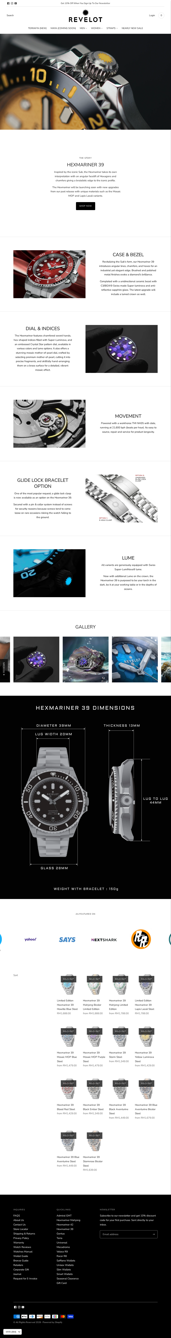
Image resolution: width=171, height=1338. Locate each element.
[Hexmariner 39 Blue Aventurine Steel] (68, 1140)
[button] (4, 669)
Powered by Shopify (52, 1322)
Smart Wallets (65, 1274)
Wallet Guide (20, 1256)
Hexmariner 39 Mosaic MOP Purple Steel (94, 1057)
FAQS (16, 1215)
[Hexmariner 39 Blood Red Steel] (68, 1088)
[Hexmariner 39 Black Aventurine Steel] (120, 1088)
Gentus (61, 1233)
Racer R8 (62, 1256)
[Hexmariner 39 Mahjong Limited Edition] (120, 984)
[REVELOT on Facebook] (8, 3)
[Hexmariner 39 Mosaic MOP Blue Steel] (68, 1036)
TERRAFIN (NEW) (37, 28)
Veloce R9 (62, 1251)
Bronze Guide (20, 1260)
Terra (59, 1238)
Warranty (18, 1242)
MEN (82, 28)
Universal (62, 1242)
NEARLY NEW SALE (132, 28)
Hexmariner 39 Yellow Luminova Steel (144, 1057)
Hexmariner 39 (65, 1229)
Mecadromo (63, 1247)
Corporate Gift (21, 1269)
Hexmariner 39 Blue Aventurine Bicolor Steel (146, 1109)
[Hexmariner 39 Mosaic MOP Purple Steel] (94, 1036)
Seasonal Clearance (68, 1278)
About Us (18, 1220)
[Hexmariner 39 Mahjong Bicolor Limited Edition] (94, 984)
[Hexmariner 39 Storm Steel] (120, 1036)
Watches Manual (22, 1251)
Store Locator (20, 1229)
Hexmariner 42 (65, 1224)
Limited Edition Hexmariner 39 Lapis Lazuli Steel (144, 1005)
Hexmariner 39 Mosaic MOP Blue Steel (67, 1057)
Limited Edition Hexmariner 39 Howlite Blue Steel (67, 1005)
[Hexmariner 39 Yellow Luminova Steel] (146, 1036)
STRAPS (111, 28)
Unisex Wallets (65, 1265)
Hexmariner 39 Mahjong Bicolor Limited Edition (92, 1005)
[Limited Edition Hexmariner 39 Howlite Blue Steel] (68, 984)
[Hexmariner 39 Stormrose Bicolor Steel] (94, 1140)
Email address (110, 1230)
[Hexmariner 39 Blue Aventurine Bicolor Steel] (146, 1088)
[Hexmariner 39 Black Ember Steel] (94, 1088)
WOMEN (95, 28)
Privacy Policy (21, 1238)
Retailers (18, 1265)
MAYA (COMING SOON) (63, 28)
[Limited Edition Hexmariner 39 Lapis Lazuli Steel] (146, 984)
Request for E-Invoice (25, 1278)
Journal (17, 1274)
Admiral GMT (64, 1215)
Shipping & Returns (24, 1233)
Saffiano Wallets (66, 1260)
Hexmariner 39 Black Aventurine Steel (118, 1109)
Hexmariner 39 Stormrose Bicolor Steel (93, 1161)
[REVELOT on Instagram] (12, 3)
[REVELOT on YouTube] (16, 3)
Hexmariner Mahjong (68, 1220)
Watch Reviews (22, 1247)
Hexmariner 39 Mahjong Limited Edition (118, 1005)
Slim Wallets (64, 1269)
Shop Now (85, 206)
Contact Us (19, 1224)
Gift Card (62, 1283)
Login (152, 15)
